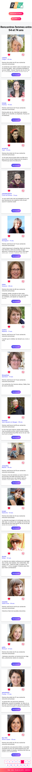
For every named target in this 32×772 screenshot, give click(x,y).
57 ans (9, 694)
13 (21, 765)
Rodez (4, 558)
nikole (4, 284)
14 (24, 765)
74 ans (15, 195)
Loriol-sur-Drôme (7, 195)
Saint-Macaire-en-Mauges (9, 422)
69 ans (20, 422)
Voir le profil (16, 74)
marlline (4, 330)
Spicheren (5, 376)
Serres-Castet (6, 739)
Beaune (4, 467)
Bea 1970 (4, 738)
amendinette (5, 692)
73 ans (12, 240)
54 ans (8, 150)
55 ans (9, 558)
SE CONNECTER (16, 18)
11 (14, 765)
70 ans (10, 104)
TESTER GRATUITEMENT (16, 13)
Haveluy (4, 104)
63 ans (10, 59)
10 (11, 765)
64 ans (12, 603)
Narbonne (5, 513)
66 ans (10, 286)
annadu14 (5, 148)
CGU (12, 770)
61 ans (10, 649)
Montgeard (5, 240)
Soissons (4, 286)
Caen (3, 150)
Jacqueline (5, 466)
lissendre (4, 420)
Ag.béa (4, 556)
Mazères (4, 331)
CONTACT (28, 770)
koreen (4, 511)
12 (17, 765)
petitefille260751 (7, 194)
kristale (4, 103)
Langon (4, 59)
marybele (4, 602)
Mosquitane (5, 375)
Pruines (4, 694)
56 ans (9, 467)
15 (27, 765)
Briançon (4, 649)
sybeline (4, 58)
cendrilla (4, 239)
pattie (3, 647)
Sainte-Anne (5, 603)
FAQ (9, 770)
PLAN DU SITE (19, 770)
